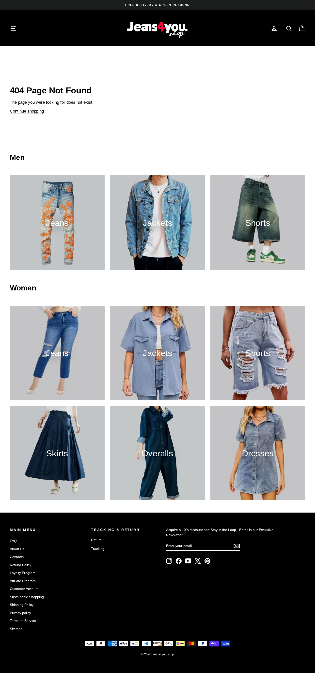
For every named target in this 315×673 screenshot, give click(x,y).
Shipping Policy (21, 605)
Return (96, 540)
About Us (17, 549)
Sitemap (16, 629)
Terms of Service (23, 621)
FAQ (13, 541)
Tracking (97, 549)
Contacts (17, 557)
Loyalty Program (22, 573)
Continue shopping (27, 111)
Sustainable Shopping (27, 597)
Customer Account (24, 589)
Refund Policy (20, 565)
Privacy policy (20, 613)
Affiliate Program (23, 581)
